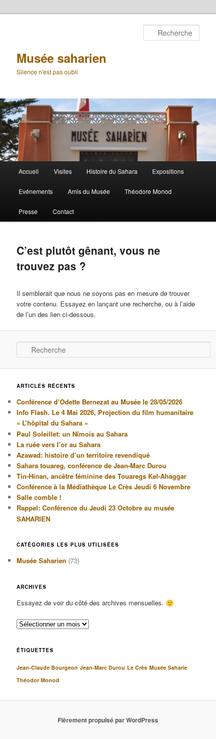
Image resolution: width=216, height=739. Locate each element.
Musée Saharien (41, 560)
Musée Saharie (168, 667)
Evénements (36, 191)
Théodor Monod (38, 680)
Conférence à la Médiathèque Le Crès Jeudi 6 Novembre (103, 486)
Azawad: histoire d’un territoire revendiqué (83, 455)
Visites (63, 171)
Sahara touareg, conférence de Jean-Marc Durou (91, 465)
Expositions (168, 171)
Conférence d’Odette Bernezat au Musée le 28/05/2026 (99, 401)
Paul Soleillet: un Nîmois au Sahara (72, 434)
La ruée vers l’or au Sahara (58, 444)
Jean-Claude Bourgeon (47, 667)
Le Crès (137, 667)
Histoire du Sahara (112, 171)
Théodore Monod (148, 191)
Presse (28, 211)
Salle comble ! (39, 497)
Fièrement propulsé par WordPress (108, 719)
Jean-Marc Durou (102, 667)
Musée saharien (61, 57)
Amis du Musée (89, 191)
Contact (63, 211)
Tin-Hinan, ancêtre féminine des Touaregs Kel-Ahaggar (101, 476)
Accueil (29, 171)
